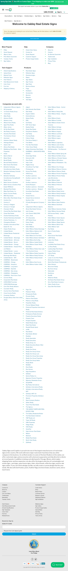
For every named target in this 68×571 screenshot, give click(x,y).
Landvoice (51, 242)
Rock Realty (29, 367)
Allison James (7, 127)
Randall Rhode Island (32, 327)
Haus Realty (29, 160)
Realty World (29, 362)
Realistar (28, 336)
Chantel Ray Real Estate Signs (12, 211)
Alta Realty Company (9, 131)
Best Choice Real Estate (10, 165)
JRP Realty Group (31, 220)
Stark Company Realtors (33, 400)
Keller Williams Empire (54, 118)
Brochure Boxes (30, 86)
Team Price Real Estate (32, 405)
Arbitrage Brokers (9, 142)
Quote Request (8, 52)
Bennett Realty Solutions (10, 162)
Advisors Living (8, 120)
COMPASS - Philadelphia (11, 273)
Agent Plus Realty (9, 125)
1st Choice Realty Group (10, 111)
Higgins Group (30, 165)
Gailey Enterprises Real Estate (34, 149)
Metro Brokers (52, 264)
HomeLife (28, 193)
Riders (27, 77)
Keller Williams (30, 227)
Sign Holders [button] (46, 16)
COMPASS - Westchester (11, 260)
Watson (28, 433)
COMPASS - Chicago (9, 262)
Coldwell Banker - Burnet (11, 242)
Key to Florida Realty (54, 231)
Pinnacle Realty (30, 296)
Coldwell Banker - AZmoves (11, 240)
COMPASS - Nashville (10, 269)
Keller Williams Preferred (55, 182)
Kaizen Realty (30, 222)
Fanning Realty (30, 136)
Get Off (54, 8)
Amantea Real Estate (10, 134)
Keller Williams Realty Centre (56, 191)
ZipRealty (28, 442)
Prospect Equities (31, 320)
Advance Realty (8, 118)
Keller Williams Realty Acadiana (57, 193)
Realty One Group (31, 349)
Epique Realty (30, 118)
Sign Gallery (7, 61)
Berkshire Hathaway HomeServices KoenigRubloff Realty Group (12, 178)
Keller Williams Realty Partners (34, 255)
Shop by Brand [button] (8, 16)
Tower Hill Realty (30, 420)
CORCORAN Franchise (10, 282)
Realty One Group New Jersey (34, 356)
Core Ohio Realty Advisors (11, 286)
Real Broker (29, 331)
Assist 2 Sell (7, 145)
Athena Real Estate (9, 147)
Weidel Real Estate (31, 438)
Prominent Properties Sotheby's (35, 396)
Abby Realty (7, 116)
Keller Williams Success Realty (56, 211)
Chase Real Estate (9, 213)
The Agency (29, 407)
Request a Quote (39, 495)
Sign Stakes (29, 80)
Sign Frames (29, 82)
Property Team (30, 318)
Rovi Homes (29, 369)
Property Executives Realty (33, 316)
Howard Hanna (30, 196)
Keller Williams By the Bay (33, 240)
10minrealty (7, 114)
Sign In (59, 12)
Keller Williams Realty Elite (55, 111)
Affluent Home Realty (10, 122)
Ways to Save (7, 54)
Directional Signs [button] (28, 16)
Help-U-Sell (29, 162)
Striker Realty (29, 402)
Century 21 (7, 202)
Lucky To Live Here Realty (55, 258)
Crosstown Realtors (9, 295)
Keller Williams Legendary (55, 142)
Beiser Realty (7, 158)
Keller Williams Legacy (54, 136)
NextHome (51, 273)
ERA (27, 120)
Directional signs (30, 75)
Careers (50, 52)
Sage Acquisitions (31, 371)
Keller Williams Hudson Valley (34, 264)
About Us (50, 50)
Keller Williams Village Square (56, 222)
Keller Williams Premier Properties (57, 173)
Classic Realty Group (9, 229)
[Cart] (64, 12)
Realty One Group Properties (34, 358)
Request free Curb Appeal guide (13, 531)
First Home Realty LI (31, 140)
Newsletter (5, 497)
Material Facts (8, 75)
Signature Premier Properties (34, 378)
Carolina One (7, 200)
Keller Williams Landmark (55, 134)
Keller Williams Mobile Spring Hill (57, 153)
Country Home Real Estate (11, 291)
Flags (59, 16)
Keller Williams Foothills (54, 120)
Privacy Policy (52, 61)
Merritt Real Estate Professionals (57, 262)
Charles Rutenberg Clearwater (12, 218)
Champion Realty (8, 209)
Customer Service (39, 493)
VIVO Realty (29, 427)
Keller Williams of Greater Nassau (57, 158)
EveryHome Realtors (31, 131)
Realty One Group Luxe (32, 354)
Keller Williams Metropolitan (55, 147)
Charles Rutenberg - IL (10, 220)
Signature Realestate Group (34, 380)
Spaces (28, 398)
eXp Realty (29, 134)
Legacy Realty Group (54, 251)
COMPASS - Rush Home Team (12, 275)
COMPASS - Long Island (10, 266)
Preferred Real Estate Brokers (34, 312)
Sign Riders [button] (38, 16)
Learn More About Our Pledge (34, 552)
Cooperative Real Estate (10, 280)
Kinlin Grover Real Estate (55, 235)
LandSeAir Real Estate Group (56, 244)
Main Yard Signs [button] (18, 16)
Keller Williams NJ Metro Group (57, 156)
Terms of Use (38, 515)
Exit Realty (29, 122)
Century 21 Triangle (9, 207)
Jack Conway (29, 211)
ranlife (27, 329)
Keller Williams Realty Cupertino (35, 253)
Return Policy (38, 491)
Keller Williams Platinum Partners (57, 169)
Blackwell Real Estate (10, 189)
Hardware (28, 91)
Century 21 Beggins (9, 204)
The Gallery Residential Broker (34, 413)
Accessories (29, 93)
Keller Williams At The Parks (34, 235)
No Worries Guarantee (54, 54)
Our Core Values (6, 493)
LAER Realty (51, 238)
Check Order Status (31, 50)
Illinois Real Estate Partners (33, 209)
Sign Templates (6, 510)
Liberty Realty (52, 253)
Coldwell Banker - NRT (10, 258)
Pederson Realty (30, 292)
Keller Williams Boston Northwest (35, 238)
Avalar (5, 153)
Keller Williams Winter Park (55, 224)
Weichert (28, 436)
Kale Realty (29, 224)
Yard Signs (29, 99)
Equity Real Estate (31, 129)
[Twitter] (35, 559)
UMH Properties (30, 422)
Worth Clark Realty (31, 440)
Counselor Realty (8, 289)
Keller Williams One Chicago (56, 167)
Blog (49, 63)
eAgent (28, 107)
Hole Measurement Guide (11, 82)
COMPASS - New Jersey (10, 271)
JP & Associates (30, 218)
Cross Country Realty (10, 293)
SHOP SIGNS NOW (34, 38)
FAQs (5, 50)
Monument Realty (53, 266)
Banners (28, 95)
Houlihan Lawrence (31, 176)
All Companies (8, 109)
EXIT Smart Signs (31, 125)
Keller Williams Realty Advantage (35, 229)
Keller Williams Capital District (34, 242)
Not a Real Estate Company (56, 282)
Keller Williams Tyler (53, 227)
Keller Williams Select (54, 180)
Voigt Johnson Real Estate (33, 431)
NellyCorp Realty (52, 277)
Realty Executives (31, 340)
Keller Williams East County (33, 262)
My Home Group (52, 269)
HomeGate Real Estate (32, 191)
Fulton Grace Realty (31, 147)
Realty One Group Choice (33, 351)
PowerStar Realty (31, 303)
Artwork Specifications (10, 71)
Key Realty (51, 229)
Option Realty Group (54, 284)
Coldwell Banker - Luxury (11, 251)
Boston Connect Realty (10, 193)
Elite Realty (29, 111)
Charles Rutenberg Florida (11, 215)
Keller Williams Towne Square (56, 218)
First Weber (29, 142)
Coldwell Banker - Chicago (11, 244)
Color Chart (7, 84)
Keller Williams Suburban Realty (57, 209)
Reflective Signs (8, 77)
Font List (6, 86)
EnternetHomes (30, 116)
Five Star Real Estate (32, 145)
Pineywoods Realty (31, 294)
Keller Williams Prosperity (55, 189)
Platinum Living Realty (32, 300)
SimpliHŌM (29, 382)
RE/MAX (28, 365)
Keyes (49, 233)
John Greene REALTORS (33, 213)
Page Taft (28, 289)
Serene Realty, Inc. (31, 376)
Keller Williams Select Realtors (56, 202)
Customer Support (31, 56)
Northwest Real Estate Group (56, 280)
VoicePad (28, 429)
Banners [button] (54, 16)
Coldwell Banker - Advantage (12, 238)
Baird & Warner (8, 156)
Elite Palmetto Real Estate (33, 109)
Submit (34, 534)
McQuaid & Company (54, 260)
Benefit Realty (8, 160)
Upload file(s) (7, 73)
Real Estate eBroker (31, 334)
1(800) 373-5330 (48, 12)
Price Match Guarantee (10, 56)
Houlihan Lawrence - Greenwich (35, 187)
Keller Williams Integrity (54, 131)
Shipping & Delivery (9, 88)
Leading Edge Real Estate (55, 249)
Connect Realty (8, 277)
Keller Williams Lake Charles (56, 145)
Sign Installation (52, 59)
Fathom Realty (30, 138)
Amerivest (6, 138)
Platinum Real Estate (32, 298)
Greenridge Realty (31, 156)
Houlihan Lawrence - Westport (34, 189)
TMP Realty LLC (30, 418)
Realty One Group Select (33, 360)
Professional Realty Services (34, 314)
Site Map (37, 511)
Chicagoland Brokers (9, 222)
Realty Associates (31, 338)
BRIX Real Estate (8, 196)
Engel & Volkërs (30, 114)
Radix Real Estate (31, 325)
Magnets (28, 97)
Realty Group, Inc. (31, 343)
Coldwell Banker (8, 231)
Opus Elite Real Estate (54, 286)
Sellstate (28, 374)
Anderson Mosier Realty (10, 140)
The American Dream (10, 136)
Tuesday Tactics (8, 59)
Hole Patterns (7, 80)
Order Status (38, 487)
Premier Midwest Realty (32, 305)
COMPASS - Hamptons (10, 264)
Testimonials (51, 56)
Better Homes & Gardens (11, 182)
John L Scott (29, 215)
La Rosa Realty (52, 246)
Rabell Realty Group (31, 323)
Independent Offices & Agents (12, 107)
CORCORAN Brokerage (10, 284)
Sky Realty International (32, 385)
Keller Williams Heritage (54, 127)
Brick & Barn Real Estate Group (12, 198)
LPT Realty (51, 255)
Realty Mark (29, 347)
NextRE (50, 275)
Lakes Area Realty (53, 240)
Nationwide (51, 271)
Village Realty (29, 424)
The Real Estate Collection (33, 416)
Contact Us (29, 52)
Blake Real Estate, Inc (10, 191)
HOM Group (29, 173)
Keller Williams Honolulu (54, 129)
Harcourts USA (30, 158)
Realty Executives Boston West (34, 345)
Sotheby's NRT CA (31, 393)
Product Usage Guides (32, 59)
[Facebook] (32, 559)
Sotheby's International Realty (34, 387)
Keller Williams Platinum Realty (56, 171)
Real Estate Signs (31, 71)
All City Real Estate (9, 129)
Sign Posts (29, 84)
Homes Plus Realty (31, 171)
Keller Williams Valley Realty (56, 220)
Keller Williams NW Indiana (55, 160)
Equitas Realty (30, 127)
